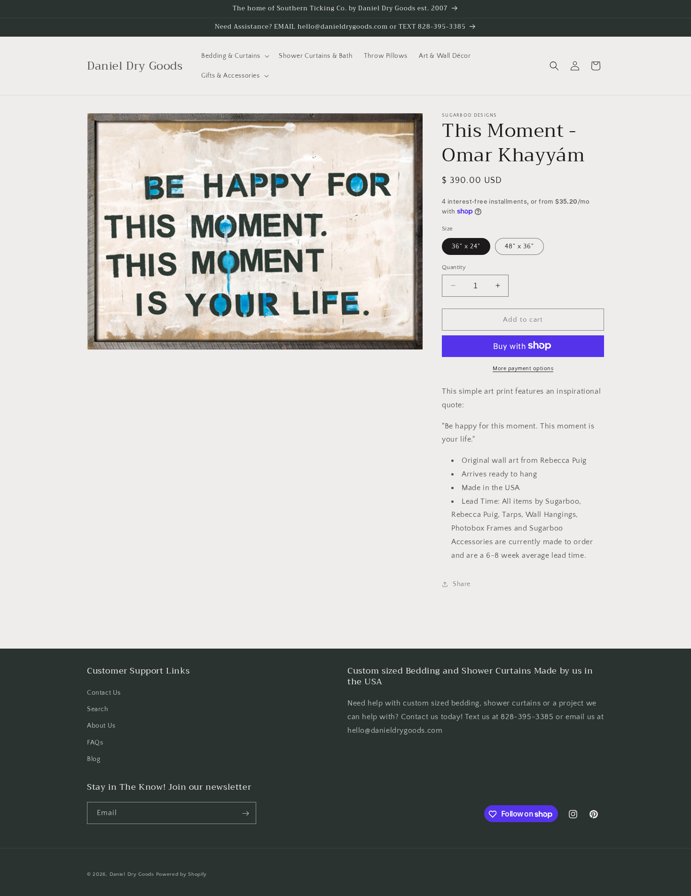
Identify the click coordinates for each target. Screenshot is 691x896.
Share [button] (462, 583)
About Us (101, 726)
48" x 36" (519, 246)
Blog (93, 759)
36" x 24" (466, 246)
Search (98, 709)
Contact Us (104, 693)
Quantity (454, 266)
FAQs (95, 742)
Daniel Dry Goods (132, 874)
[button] (234, 56)
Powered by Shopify (181, 874)
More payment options (523, 368)
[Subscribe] (245, 813)
